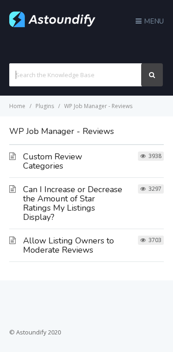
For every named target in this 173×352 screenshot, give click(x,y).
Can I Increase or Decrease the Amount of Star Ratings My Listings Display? (72, 203)
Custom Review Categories (52, 161)
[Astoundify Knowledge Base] (52, 25)
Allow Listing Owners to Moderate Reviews (68, 245)
